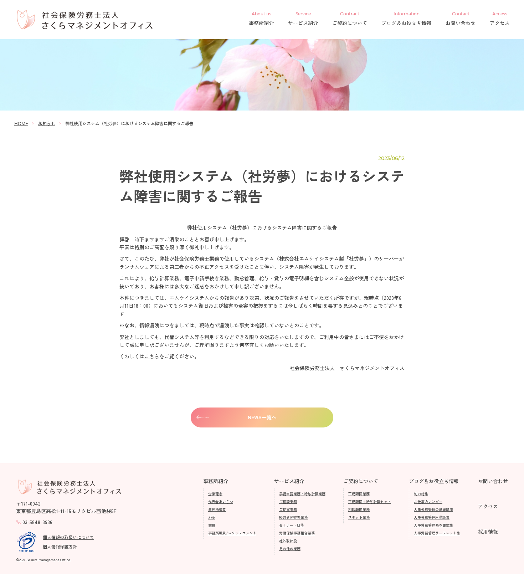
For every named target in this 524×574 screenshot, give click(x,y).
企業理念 (215, 493)
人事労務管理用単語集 (431, 517)
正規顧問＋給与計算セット (369, 501)
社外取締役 (288, 540)
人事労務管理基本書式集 (433, 525)
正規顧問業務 (359, 493)
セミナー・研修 (291, 525)
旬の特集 (421, 493)
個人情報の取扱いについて (68, 537)
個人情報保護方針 (60, 546)
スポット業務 (359, 517)
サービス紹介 (303, 19)
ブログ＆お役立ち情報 (406, 19)
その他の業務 (289, 548)
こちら (151, 356)
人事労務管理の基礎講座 (433, 509)
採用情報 (488, 531)
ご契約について (349, 19)
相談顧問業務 (359, 509)
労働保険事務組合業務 (297, 532)
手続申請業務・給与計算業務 (302, 493)
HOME (21, 123)
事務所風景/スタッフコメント (232, 532)
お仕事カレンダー (428, 501)
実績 (211, 525)
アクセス (500, 19)
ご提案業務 (288, 509)
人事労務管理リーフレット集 (437, 532)
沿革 (211, 517)
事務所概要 (217, 509)
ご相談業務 (288, 501)
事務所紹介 (261, 19)
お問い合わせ (461, 19)
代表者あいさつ (220, 501)
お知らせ (46, 123)
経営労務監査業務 (293, 517)
